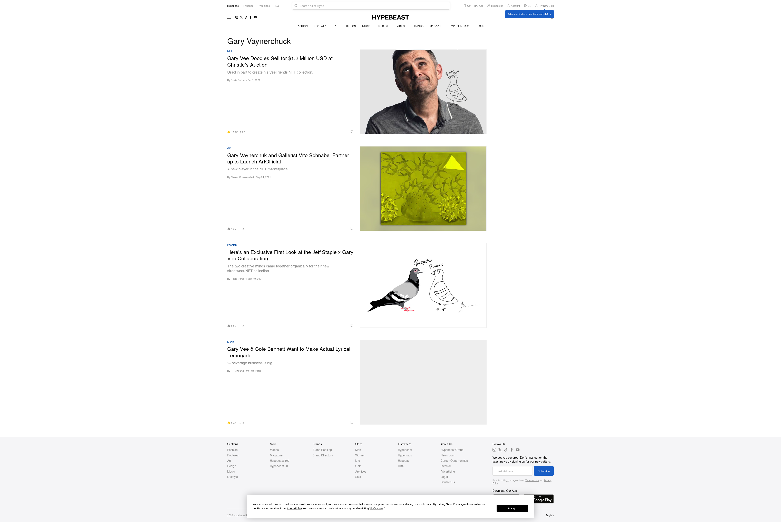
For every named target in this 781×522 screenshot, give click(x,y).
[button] (301, 132)
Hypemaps (405, 455)
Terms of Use (532, 480)
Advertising (448, 471)
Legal (444, 477)
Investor (446, 466)
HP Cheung (237, 370)
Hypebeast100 (459, 26)
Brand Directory (323, 455)
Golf (358, 466)
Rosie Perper (238, 80)
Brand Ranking (322, 450)
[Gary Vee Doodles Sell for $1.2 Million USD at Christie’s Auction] (423, 91)
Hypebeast (405, 450)
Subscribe (544, 471)
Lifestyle (384, 26)
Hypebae (404, 460)
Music (366, 26)
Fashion (302, 26)
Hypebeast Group (452, 450)
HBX (401, 466)
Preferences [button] (376, 508)
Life (357, 460)
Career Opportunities (454, 460)
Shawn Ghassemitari (242, 177)
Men (358, 450)
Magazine (436, 26)
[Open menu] (229, 17)
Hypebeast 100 (280, 460)
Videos (402, 26)
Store (480, 26)
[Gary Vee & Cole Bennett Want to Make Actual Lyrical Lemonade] (423, 382)
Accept (512, 508)
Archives (360, 471)
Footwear (321, 26)
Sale (358, 477)
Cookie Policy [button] (294, 508)
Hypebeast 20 (279, 466)
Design (351, 26)
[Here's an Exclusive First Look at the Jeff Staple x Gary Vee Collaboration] (423, 285)
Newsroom (448, 455)
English (550, 515)
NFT (229, 51)
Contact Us (448, 482)
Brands (418, 26)
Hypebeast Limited (244, 515)
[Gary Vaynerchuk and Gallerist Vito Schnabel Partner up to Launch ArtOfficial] (423, 188)
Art (337, 26)
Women (360, 455)
